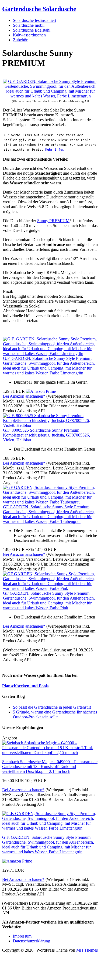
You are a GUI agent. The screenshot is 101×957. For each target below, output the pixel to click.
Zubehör (20, 40)
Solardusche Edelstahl (31, 30)
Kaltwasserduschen (29, 35)
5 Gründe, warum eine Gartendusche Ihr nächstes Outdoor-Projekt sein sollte (55, 714)
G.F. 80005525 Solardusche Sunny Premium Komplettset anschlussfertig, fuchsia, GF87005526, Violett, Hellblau (46, 435)
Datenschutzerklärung (31, 941)
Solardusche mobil (28, 25)
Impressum (22, 936)
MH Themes (87, 950)
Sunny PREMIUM (53, 220)
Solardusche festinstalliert (34, 20)
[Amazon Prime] (41, 391)
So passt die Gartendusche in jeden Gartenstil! (52, 707)
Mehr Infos (54, 149)
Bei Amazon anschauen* (24, 396)
